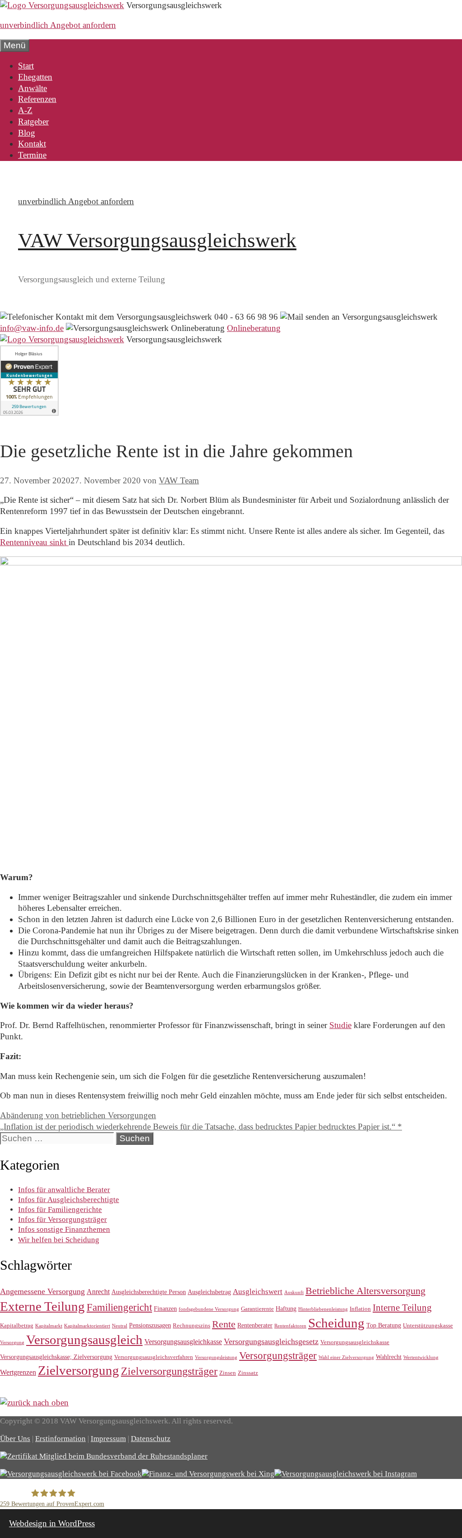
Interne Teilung (402, 1307)
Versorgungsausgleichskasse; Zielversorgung (56, 1356)
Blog (26, 133)
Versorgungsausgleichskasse (354, 1342)
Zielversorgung (78, 1370)
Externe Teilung (42, 1306)
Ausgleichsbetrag (209, 1291)
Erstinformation (60, 1438)
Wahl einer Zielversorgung (346, 1357)
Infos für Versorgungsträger (62, 1219)
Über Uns (15, 1438)
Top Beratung (383, 1325)
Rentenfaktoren (290, 1325)
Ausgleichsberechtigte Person (148, 1291)
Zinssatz (248, 1372)
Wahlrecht (389, 1356)
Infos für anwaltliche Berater (64, 1189)
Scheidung (336, 1323)
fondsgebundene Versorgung (209, 1309)
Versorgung (12, 1342)
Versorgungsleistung (216, 1357)
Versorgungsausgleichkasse (183, 1341)
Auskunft (294, 1292)
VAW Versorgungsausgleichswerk (157, 240)
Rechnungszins (191, 1325)
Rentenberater (255, 1325)
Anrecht (98, 1291)
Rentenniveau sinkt (34, 542)
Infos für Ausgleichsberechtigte (68, 1199)
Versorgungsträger (278, 1355)
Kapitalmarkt (48, 1325)
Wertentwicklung (421, 1357)
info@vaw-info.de (32, 328)
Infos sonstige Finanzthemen (64, 1229)
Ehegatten (35, 77)
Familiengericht (119, 1307)
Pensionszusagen (150, 1325)
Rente (224, 1324)
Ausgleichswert (257, 1291)
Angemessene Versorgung (42, 1291)
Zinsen (227, 1372)
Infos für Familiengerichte (60, 1209)
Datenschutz (151, 1438)
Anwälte (32, 88)
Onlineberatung (254, 328)
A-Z (25, 110)
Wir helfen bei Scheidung (58, 1239)
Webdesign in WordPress (52, 1523)
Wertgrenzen (18, 1372)
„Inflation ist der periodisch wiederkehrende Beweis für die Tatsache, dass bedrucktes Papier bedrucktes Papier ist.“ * (201, 1126)
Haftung (286, 1308)
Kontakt (32, 143)
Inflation (360, 1308)
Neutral (119, 1325)
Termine (32, 155)
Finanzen (165, 1308)
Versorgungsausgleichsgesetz (271, 1341)
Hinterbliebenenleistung (323, 1309)
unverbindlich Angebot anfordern (58, 25)
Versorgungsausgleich (84, 1339)
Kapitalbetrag (16, 1325)
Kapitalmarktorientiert (87, 1325)
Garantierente (257, 1308)
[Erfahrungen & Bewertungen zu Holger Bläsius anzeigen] (29, 413)
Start (26, 65)
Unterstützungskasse (428, 1325)
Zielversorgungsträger (169, 1371)
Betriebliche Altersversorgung (365, 1290)
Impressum (108, 1438)
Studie (340, 1025)
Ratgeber (33, 121)
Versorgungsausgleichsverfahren (153, 1357)
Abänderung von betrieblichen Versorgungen (78, 1115)
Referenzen (37, 99)
